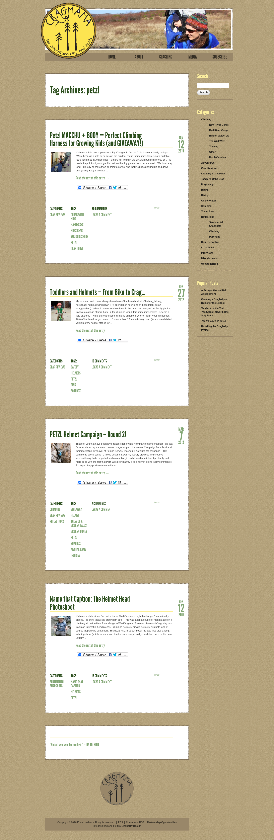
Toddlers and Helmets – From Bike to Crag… (97, 292)
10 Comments (99, 361)
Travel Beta (207, 211)
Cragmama (68, 31)
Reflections (57, 521)
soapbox (76, 391)
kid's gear (77, 230)
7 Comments (99, 503)
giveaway (76, 509)
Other (212, 152)
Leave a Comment (102, 214)
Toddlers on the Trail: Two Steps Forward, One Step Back (215, 312)
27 (181, 292)
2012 (181, 299)
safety (75, 367)
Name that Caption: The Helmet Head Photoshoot (90, 603)
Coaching (165, 57)
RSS (120, 822)
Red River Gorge (218, 130)
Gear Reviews (57, 214)
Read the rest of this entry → (92, 178)
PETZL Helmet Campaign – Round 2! (88, 434)
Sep (181, 286)
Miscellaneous (209, 258)
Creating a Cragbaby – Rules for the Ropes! (214, 301)
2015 (181, 151)
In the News (207, 247)
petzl (74, 242)
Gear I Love (77, 248)
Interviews (207, 253)
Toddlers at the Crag (212, 179)
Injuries (75, 555)
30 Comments (99, 208)
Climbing (55, 509)
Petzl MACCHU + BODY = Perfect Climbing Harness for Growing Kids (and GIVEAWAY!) (96, 139)
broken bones (79, 531)
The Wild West (217, 141)
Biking (204, 189)
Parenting (214, 236)
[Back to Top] (117, 805)
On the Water (208, 200)
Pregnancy (207, 184)
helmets (76, 373)
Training (213, 146)
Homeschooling (210, 242)
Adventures (208, 162)
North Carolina (217, 157)
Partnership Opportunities (162, 822)
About (139, 57)
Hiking (204, 195)
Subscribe (219, 57)
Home (112, 57)
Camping (206, 206)
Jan (181, 138)
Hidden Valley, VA (219, 135)
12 (181, 144)
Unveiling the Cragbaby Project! (214, 328)
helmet (75, 515)
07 (181, 435)
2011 (181, 614)
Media (192, 57)
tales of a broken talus (79, 523)
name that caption (77, 683)
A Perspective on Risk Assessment (214, 292)
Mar (181, 429)
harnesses (77, 224)
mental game (78, 549)
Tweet (157, 207)
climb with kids (77, 216)
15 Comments (99, 675)
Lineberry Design (131, 826)
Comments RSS (135, 822)
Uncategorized (209, 263)
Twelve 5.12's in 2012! (213, 321)
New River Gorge (219, 124)
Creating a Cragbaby (213, 173)
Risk (73, 385)
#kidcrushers (79, 236)
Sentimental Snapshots (57, 683)
